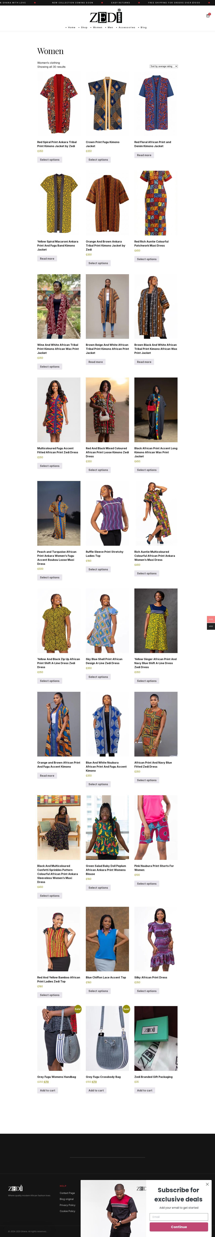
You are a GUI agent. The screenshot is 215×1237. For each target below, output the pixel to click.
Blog (144, 27)
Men (110, 27)
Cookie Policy (67, 1211)
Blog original (67, 1199)
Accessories (127, 27)
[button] (27, 1229)
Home (72, 27)
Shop (84, 27)
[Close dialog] (207, 1184)
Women (97, 27)
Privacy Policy (67, 1205)
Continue (179, 1227)
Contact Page (67, 1193)
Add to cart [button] (47, 1090)
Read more (144, 155)
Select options (49, 159)
